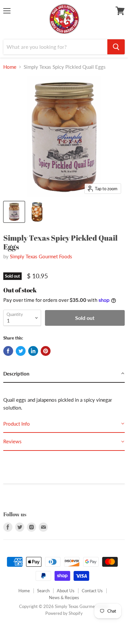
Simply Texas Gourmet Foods (41, 256)
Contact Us (92, 590)
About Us (66, 590)
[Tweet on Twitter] (21, 351)
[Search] (116, 46)
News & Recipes (64, 597)
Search (43, 590)
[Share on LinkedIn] (33, 351)
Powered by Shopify (64, 613)
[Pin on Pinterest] (46, 351)
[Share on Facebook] (8, 351)
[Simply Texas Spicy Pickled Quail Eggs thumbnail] (14, 211)
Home (9, 67)
